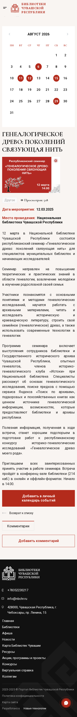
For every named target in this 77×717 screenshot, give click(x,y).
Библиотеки (10, 627)
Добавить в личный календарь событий (38, 498)
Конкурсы (9, 664)
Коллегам (9, 676)
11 (21, 78)
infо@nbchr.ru (17, 599)
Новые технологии (35, 708)
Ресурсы (8, 652)
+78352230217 (17, 590)
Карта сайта (10, 702)
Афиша (7, 633)
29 (56, 101)
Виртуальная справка (17, 670)
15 (56, 78)
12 (29, 78)
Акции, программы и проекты (24, 658)
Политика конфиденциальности (23, 695)
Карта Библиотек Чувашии (21, 646)
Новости (8, 639)
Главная (8, 621)
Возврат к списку (21, 513)
